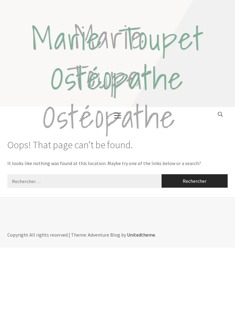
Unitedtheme (141, 235)
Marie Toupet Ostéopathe (117, 58)
